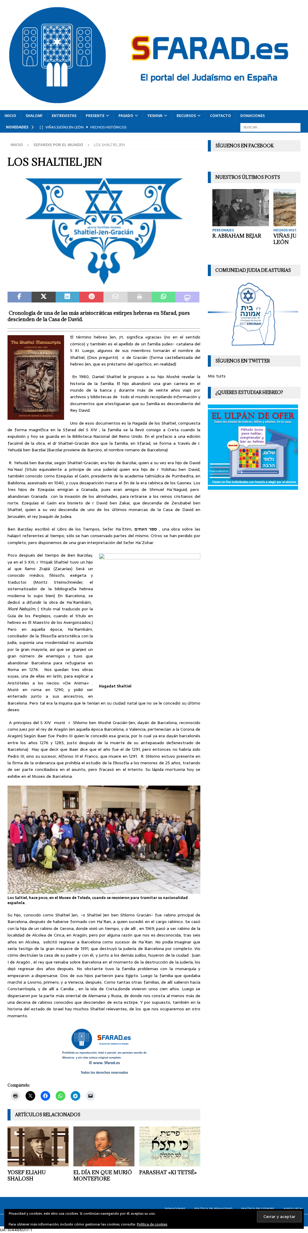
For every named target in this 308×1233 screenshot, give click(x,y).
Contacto (220, 116)
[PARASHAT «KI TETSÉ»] (169, 1146)
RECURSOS (186, 116)
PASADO (126, 116)
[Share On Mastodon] (187, 297)
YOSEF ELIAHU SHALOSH (27, 1175)
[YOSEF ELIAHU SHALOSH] (38, 1146)
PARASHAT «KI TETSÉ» (168, 1172)
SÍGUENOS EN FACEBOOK (244, 146)
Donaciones (252, 116)
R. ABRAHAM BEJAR (236, 236)
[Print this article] (140, 297)
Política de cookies (152, 1224)
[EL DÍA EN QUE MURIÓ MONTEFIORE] (103, 1146)
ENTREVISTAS (64, 116)
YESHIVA (154, 116)
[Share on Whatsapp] (164, 297)
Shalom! (34, 116)
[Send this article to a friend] (115, 297)
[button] (104, 231)
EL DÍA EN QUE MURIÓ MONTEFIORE (102, 1175)
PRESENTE (95, 116)
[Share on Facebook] (20, 297)
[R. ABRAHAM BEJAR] (240, 207)
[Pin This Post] (91, 297)
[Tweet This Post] (44, 297)
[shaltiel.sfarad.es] (104, 282)
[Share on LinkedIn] (68, 297)
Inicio (10, 116)
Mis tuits (217, 376)
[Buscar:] (270, 127)
